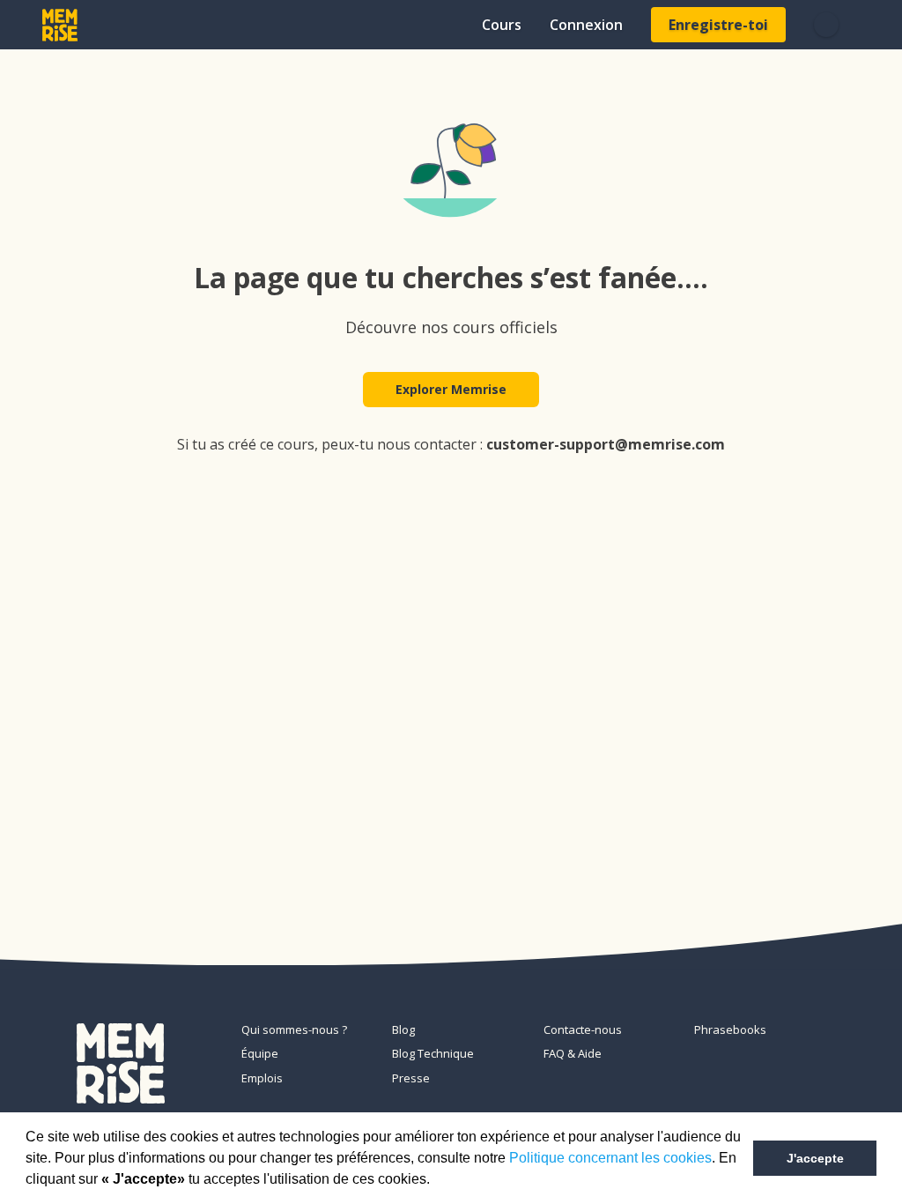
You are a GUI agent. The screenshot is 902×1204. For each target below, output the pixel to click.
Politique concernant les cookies (610, 1157)
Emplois (262, 1078)
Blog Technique (433, 1053)
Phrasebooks (730, 1029)
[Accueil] (60, 25)
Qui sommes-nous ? (294, 1029)
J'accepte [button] (815, 1158)
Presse (411, 1078)
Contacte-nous (582, 1029)
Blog (403, 1029)
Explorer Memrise (451, 389)
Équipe (259, 1053)
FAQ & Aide (572, 1053)
